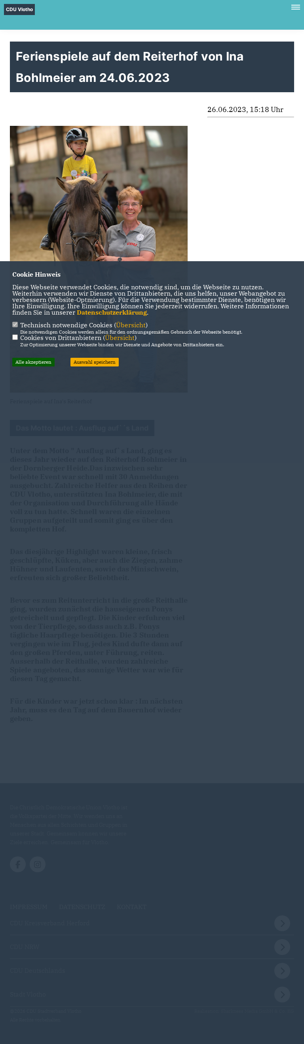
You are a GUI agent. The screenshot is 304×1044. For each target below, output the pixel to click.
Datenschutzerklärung (112, 312)
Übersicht (131, 325)
